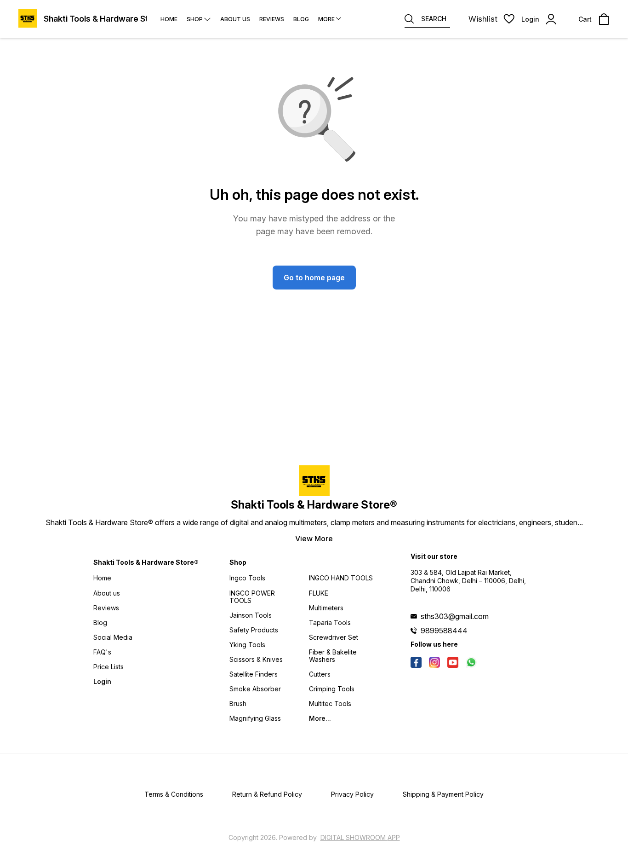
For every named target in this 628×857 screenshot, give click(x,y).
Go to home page (314, 277)
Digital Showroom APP (360, 837)
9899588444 (444, 630)
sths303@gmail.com (455, 616)
